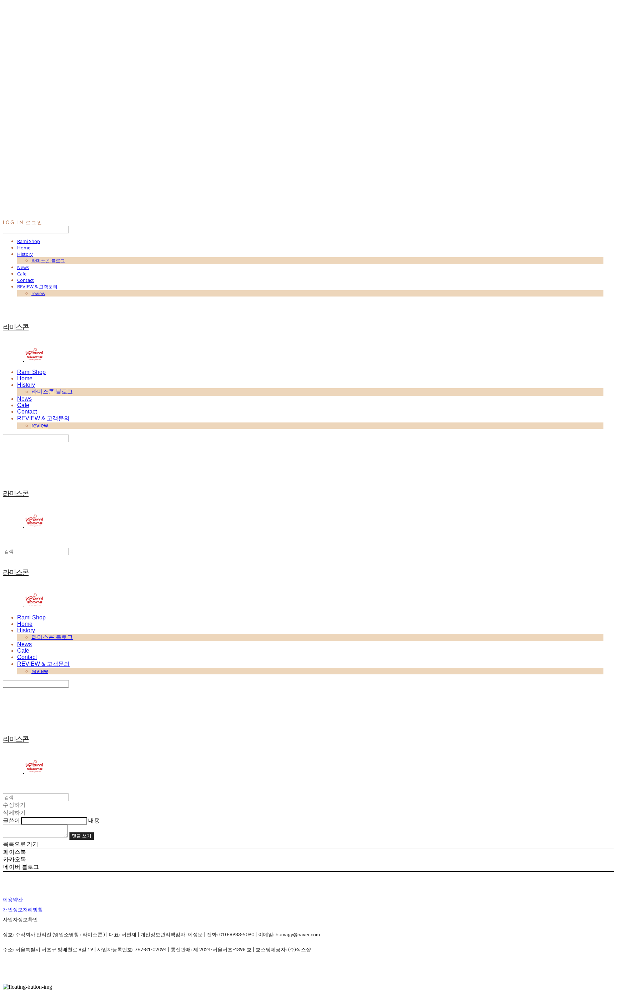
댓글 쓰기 (81, 836)
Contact (25, 280)
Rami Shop (28, 241)
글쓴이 (11, 820)
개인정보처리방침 (23, 909)
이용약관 (13, 899)
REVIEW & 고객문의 (37, 286)
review (38, 293)
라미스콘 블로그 (48, 260)
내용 (94, 820)
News (23, 267)
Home (23, 247)
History (25, 254)
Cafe (21, 273)
